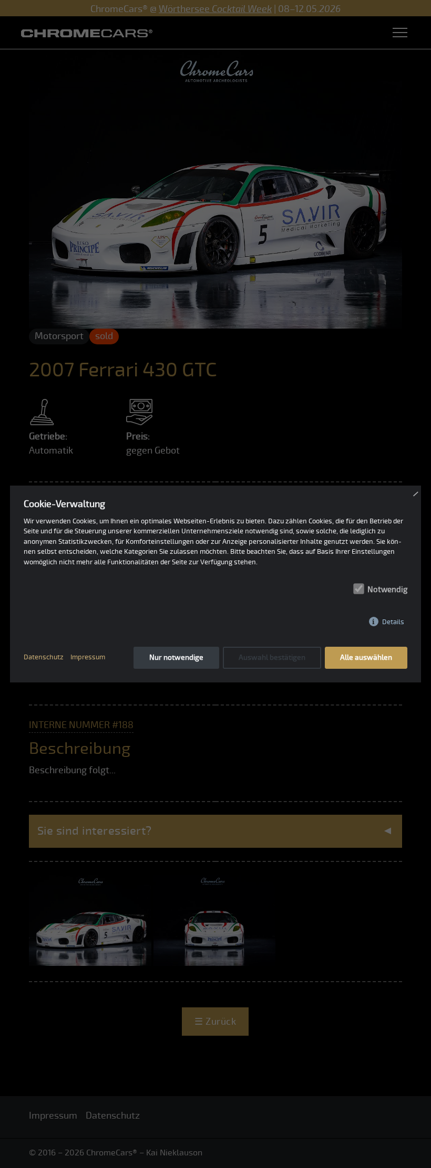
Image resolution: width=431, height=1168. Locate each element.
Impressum (87, 657)
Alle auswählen (366, 657)
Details (393, 622)
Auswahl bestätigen (272, 657)
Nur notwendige (176, 657)
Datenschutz (44, 657)
